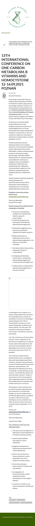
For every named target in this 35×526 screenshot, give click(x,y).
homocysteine (20, 499)
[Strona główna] (17, 17)
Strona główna (4, 44)
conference (13, 499)
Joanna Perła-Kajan (14, 502)
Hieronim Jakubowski (26, 502)
